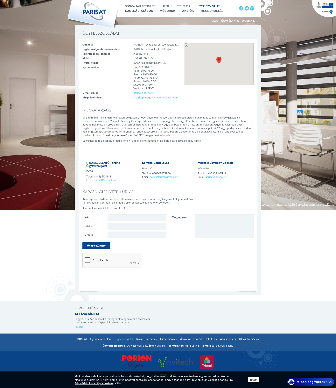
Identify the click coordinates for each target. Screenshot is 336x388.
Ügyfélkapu (230, 20)
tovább (79, 326)
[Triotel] (207, 361)
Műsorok (167, 10)
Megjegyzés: (180, 217)
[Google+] (252, 8)
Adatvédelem (228, 339)
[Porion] (136, 361)
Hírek (165, 6)
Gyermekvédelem (100, 339)
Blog (215, 20)
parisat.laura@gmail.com (164, 177)
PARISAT (82, 339)
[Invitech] (175, 361)
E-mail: (88, 235)
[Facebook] (241, 8)
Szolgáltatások (139, 10)
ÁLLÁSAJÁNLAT (87, 314)
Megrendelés (211, 10)
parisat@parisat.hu (144, 93)
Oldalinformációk (249, 339)
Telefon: (89, 226)
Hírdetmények (168, 339)
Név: (87, 217)
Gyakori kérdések (146, 339)
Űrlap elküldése (96, 245)
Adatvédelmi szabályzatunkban (94, 383)
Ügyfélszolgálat (208, 6)
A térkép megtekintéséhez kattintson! (155, 97)
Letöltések (183, 6)
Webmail (248, 20)
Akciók (188, 10)
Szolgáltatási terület (140, 6)
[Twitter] (246, 8)
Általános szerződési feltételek (198, 339)
